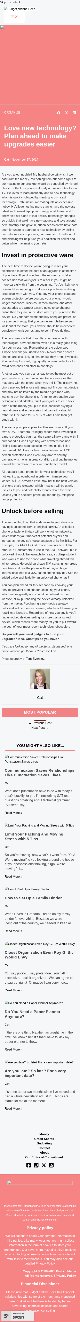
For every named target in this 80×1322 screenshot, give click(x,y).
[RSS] (51, 1166)
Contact (44, 1148)
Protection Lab (46, 651)
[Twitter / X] (43, 1166)
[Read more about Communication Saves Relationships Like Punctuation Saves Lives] (40, 761)
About (44, 1152)
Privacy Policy (45, 1263)
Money (44, 1134)
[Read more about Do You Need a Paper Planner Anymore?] (34, 1003)
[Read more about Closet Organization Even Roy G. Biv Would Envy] (40, 944)
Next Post (40, 727)
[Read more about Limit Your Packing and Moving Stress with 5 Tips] (39, 825)
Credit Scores (44, 1139)
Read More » (13, 812)
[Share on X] (66, 113)
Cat (6, 159)
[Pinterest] (36, 1166)
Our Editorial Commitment (44, 1157)
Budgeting (44, 1143)
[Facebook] (28, 1166)
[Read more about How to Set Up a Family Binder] (27, 889)
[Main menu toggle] (14, 17)
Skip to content (10, 2)
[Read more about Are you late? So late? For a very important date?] (39, 1062)
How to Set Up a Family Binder (33, 898)
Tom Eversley (35, 658)
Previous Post (40, 723)
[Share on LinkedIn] (74, 113)
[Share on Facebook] (59, 113)
